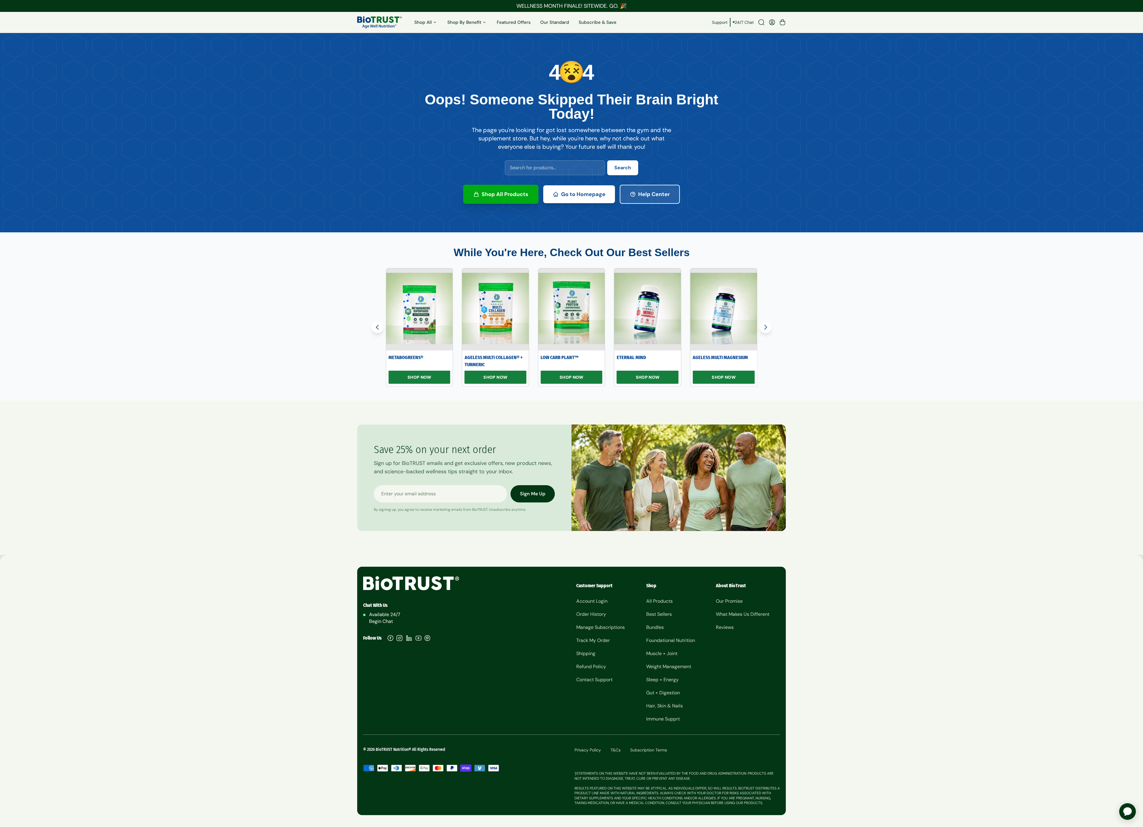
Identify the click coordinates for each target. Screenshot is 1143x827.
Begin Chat (381, 621)
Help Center (654, 194)
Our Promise (729, 601)
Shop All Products (505, 194)
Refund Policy (591, 666)
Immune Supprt (663, 719)
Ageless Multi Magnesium (720, 357)
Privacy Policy (587, 750)
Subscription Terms (648, 750)
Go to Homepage (583, 194)
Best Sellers (659, 614)
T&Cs (615, 750)
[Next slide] (766, 327)
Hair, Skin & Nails (664, 706)
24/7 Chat (744, 22)
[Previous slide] (377, 327)
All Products (659, 601)
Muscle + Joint (661, 653)
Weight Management (668, 666)
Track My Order (593, 640)
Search (622, 168)
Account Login (592, 601)
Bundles (655, 627)
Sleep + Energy (662, 679)
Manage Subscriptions (600, 627)
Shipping (585, 653)
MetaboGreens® (405, 357)
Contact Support (594, 679)
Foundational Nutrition (670, 640)
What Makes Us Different (742, 614)
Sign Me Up (532, 494)
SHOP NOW (419, 377)
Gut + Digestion (663, 693)
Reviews (725, 627)
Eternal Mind (631, 357)
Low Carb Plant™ (559, 357)
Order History (591, 614)
